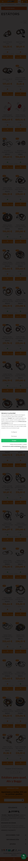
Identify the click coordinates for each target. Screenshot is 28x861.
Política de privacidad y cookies (18, 444)
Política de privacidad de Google (12, 428)
